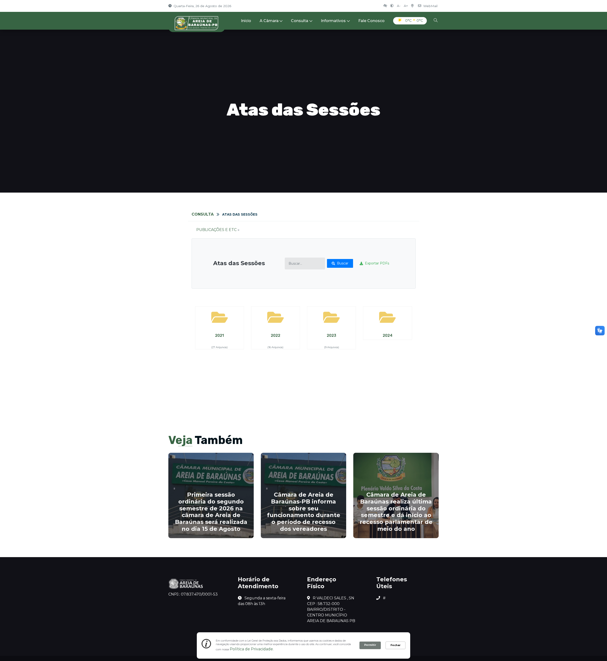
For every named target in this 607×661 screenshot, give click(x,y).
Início (246, 20)
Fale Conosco (371, 20)
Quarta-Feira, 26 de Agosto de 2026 (202, 6)
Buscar (342, 263)
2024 (387, 335)
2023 (331, 335)
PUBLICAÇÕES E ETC (216, 229)
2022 (275, 335)
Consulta (299, 20)
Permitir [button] (370, 645)
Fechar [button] (395, 645)
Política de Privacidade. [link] (252, 649)
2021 (219, 335)
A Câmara (269, 20)
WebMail (430, 6)
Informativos (333, 20)
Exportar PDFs (377, 263)
